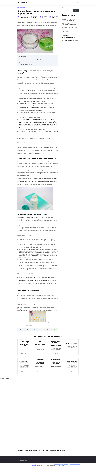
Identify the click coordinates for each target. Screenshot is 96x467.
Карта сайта (43, 454)
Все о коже (22, 2)
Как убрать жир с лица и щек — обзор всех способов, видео (24, 343)
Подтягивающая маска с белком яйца (71, 342)
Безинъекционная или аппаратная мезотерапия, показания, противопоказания (56, 362)
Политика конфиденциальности (32, 450)
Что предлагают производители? (28, 62)
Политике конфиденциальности (61, 464)
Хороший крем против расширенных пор (30, 60)
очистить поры (34, 93)
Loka (26, 460)
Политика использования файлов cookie (28, 454)
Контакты (20, 450)
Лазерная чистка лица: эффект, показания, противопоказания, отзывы (69, 25)
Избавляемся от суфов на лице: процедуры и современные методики (40, 362)
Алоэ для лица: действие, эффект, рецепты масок (24, 361)
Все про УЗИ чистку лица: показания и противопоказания (40, 343)
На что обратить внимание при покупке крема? (32, 59)
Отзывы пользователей (26, 64)
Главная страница (21, 7)
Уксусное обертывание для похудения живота (72, 361)
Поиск (63, 7)
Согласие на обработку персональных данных (53, 450)
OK (63, 465)
